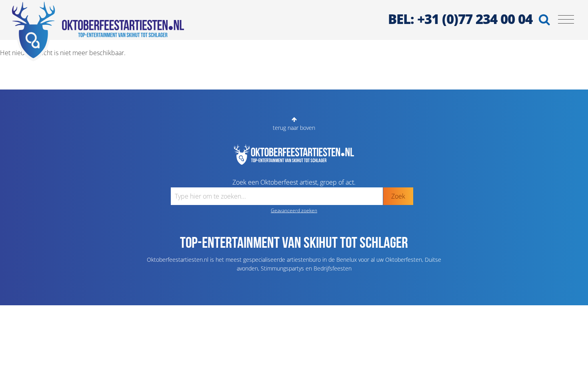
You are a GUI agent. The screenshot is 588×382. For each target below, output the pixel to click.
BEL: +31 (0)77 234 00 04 (460, 19)
